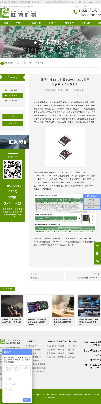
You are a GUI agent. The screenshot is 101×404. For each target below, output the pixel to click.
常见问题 (13, 100)
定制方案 (61, 353)
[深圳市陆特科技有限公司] (19, 12)
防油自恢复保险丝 (33, 360)
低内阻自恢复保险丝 (34, 349)
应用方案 (36, 22)
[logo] (10, 342)
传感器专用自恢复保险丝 (35, 364)
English (83, 7)
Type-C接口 (51, 346)
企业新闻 (80, 2)
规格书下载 (62, 357)
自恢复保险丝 (39, 102)
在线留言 (71, 353)
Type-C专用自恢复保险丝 (36, 368)
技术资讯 (13, 95)
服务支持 (69, 22)
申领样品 (61, 349)
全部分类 (13, 90)
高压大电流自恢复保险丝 (35, 371)
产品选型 (61, 346)
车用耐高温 (51, 357)
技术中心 (52, 22)
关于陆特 (85, 22)
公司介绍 (71, 346)
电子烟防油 (51, 353)
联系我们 (71, 357)
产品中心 (20, 22)
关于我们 (89, 2)
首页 (6, 22)
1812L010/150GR (66, 172)
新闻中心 (71, 349)
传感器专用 (51, 349)
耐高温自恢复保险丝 (34, 357)
